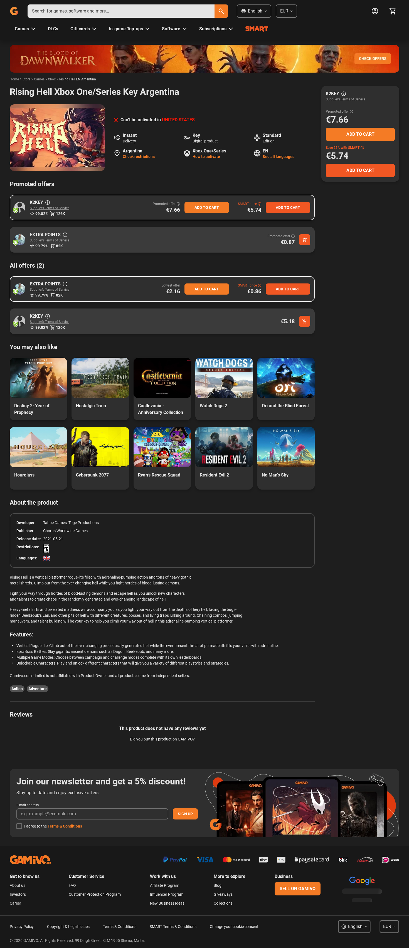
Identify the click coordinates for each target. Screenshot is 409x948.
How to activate (206, 156)
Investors (18, 894)
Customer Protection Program (95, 894)
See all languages (278, 156)
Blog (217, 885)
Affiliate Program (164, 885)
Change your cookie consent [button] (234, 926)
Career (15, 903)
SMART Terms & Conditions (173, 926)
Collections (223, 903)
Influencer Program (166, 894)
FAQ (72, 885)
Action (17, 689)
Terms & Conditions (65, 826)
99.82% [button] (41, 213)
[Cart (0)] (392, 11)
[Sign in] (374, 11)
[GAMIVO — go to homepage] (14, 11)
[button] (19, 207)
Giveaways (223, 894)
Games (39, 79)
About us (17, 885)
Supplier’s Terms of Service (49, 208)
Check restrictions (139, 156)
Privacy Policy (22, 926)
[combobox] (121, 11)
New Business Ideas (167, 903)
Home (14, 79)
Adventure (37, 689)
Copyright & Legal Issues (68, 926)
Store (26, 79)
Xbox (52, 79)
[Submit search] (221, 11)
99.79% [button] (41, 246)
